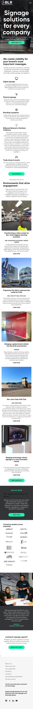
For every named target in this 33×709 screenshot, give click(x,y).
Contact (8, 674)
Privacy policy (10, 679)
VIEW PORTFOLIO (16, 480)
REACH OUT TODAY (16, 647)
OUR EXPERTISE (16, 174)
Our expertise (10, 669)
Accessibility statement (13, 676)
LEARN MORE (16, 253)
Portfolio (8, 671)
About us (8, 664)
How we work (10, 666)
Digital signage (9, 82)
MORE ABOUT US (16, 42)
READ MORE (16, 515)
